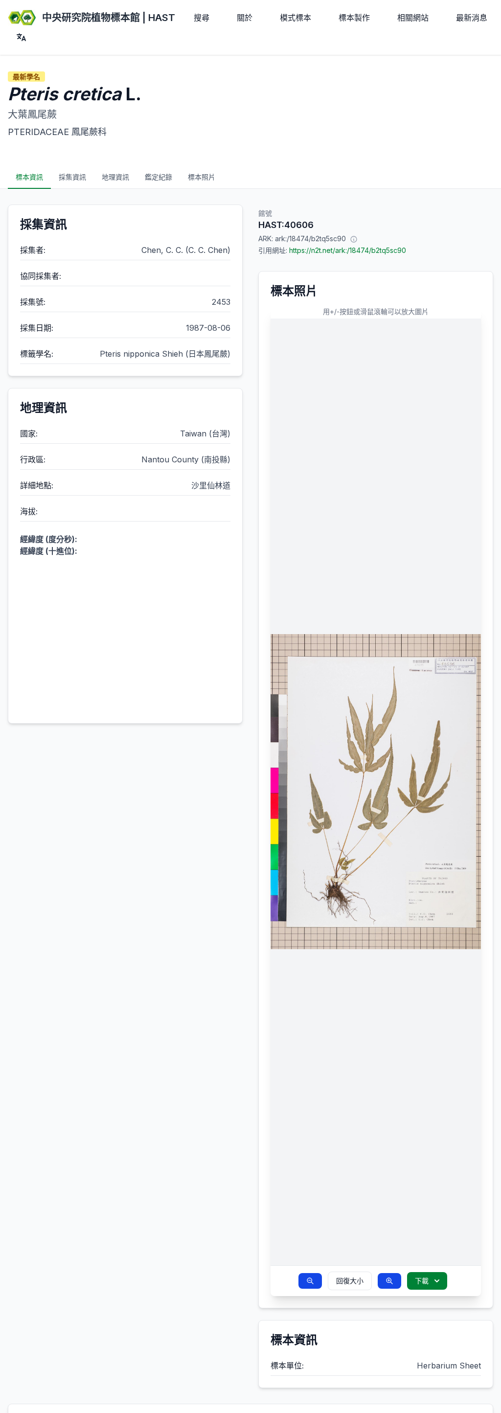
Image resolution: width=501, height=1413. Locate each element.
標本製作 (354, 18)
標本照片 (201, 177)
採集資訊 (72, 177)
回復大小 (350, 1280)
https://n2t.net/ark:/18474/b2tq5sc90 (347, 250)
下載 (422, 1280)
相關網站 (413, 18)
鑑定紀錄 (158, 177)
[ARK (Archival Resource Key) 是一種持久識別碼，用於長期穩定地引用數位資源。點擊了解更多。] (354, 239)
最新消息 (471, 18)
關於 (244, 18)
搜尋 (201, 18)
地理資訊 (115, 177)
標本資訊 (29, 177)
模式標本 (295, 18)
